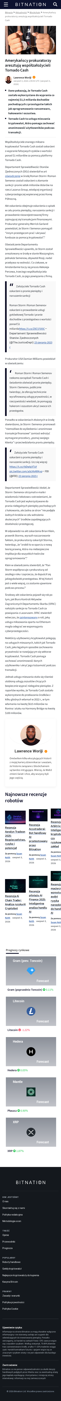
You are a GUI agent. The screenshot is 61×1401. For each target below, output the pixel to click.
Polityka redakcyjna (12, 1214)
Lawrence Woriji (28, 751)
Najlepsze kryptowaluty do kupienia (20, 1275)
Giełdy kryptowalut (12, 1268)
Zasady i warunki (11, 1295)
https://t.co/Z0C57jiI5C (32, 329)
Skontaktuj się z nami (13, 1208)
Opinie (5, 1235)
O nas (5, 1201)
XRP (10, 1151)
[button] (55, 4)
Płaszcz (12, 1111)
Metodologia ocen (11, 1221)
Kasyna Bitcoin (10, 1282)
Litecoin (12, 1030)
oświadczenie (12, 176)
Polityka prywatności (13, 1302)
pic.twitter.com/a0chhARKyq (25, 471)
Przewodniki (8, 1241)
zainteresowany (29, 617)
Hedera (12, 1070)
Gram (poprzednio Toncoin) (24, 990)
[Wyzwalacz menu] (6, 4)
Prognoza (7, 1248)
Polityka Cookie (10, 1309)
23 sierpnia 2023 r (28, 476)
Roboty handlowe (11, 1262)
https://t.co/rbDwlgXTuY (23, 467)
